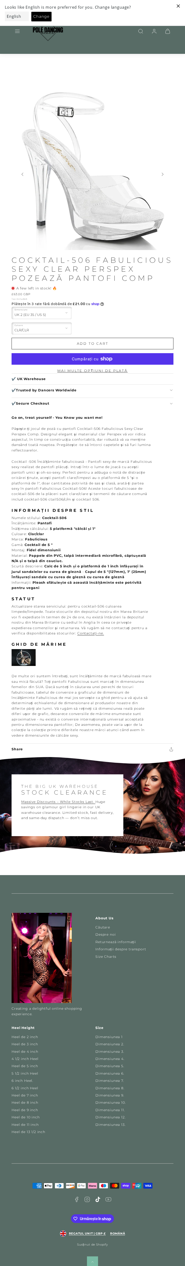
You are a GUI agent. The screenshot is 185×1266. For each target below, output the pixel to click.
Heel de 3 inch (25, 1044)
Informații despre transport (120, 949)
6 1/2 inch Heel (25, 1088)
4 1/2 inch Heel (25, 1059)
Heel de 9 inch (25, 1110)
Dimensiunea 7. (109, 1080)
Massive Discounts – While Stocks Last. (58, 802)
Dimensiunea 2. (109, 1044)
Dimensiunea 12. (110, 1117)
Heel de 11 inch (25, 1124)
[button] (17, 31)
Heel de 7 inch (25, 1095)
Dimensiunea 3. (109, 1051)
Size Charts (105, 956)
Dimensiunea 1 (109, 1037)
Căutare (102, 927)
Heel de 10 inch (26, 1117)
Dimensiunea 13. (110, 1124)
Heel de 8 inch (25, 1102)
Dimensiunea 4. (110, 1059)
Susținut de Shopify (92, 1244)
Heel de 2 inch (25, 1037)
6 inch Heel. (22, 1080)
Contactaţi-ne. (90, 633)
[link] (154, 31)
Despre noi (105, 934)
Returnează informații (115, 942)
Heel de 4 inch (25, 1051)
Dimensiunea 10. (110, 1102)
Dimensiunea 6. (109, 1073)
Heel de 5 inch (25, 1066)
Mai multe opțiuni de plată (92, 371)
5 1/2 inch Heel (25, 1073)
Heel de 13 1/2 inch (28, 1132)
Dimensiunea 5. (109, 1066)
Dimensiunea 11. (110, 1110)
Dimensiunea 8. (110, 1088)
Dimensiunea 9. (109, 1095)
